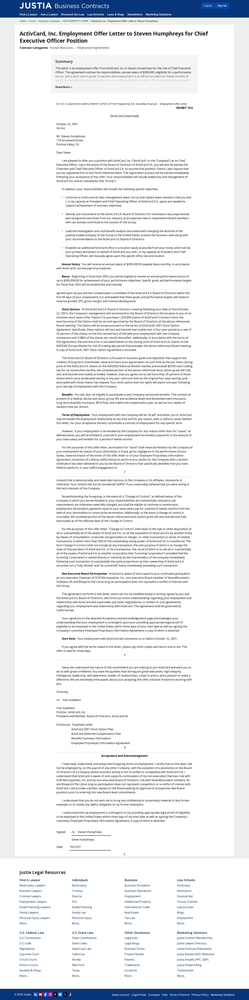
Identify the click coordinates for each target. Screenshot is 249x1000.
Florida (76, 959)
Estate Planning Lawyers (35, 907)
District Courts (28, 965)
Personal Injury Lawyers (34, 918)
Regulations (27, 949)
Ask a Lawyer (50, 14)
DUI (74, 902)
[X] (65, 994)
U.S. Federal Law (31, 933)
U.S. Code (25, 943)
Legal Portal (138, 994)
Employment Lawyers (33, 902)
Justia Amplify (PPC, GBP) (193, 959)
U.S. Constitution (30, 938)
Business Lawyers (30, 891)
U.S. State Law (82, 933)
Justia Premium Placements (194, 949)
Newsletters (134, 14)
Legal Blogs (131, 943)
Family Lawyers (29, 912)
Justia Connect (120, 994)
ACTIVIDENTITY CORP (75, 21)
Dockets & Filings (30, 970)
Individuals (80, 880)
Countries (130, 970)
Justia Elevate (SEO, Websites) (195, 954)
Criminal (77, 891)
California (78, 954)
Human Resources (61, 48)
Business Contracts (49, 21)
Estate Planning (82, 907)
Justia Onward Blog (189, 965)
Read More (62, 87)
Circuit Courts (28, 959)
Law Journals (185, 907)
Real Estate (131, 912)
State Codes (79, 943)
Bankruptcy (79, 885)
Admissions (184, 891)
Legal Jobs (131, 938)
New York (78, 965)
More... (23, 923)
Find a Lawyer (28, 14)
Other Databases (137, 933)
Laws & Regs (115, 14)
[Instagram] (50, 994)
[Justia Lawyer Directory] (70, 994)
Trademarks (132, 965)
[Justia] (35, 6)
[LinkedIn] (36, 994)
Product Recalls (134, 954)
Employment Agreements (93, 48)
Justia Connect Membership (194, 938)
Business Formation (137, 885)
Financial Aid (185, 896)
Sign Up (222, 5)
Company (154, 994)
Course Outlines (187, 902)
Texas (76, 970)
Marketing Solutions (158, 14)
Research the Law (72, 14)
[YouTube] (40, 994)
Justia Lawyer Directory (191, 943)
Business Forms (134, 949)
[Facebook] (45, 994)
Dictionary (183, 885)
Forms (32, 21)
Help (165, 994)
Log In (208, 5)
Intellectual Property (137, 902)
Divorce (77, 896)
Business (131, 880)
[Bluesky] (60, 994)
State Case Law (81, 949)
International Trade (137, 907)
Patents (129, 959)
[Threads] (55, 994)
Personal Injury (81, 918)
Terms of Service (180, 994)
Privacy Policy (200, 994)
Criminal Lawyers (30, 896)
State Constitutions (84, 938)
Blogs (180, 912)
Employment (132, 896)
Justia (22, 21)
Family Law (79, 912)
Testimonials (185, 970)
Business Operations (137, 891)
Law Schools (95, 14)
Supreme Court (29, 954)
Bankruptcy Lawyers (32, 885)
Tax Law (129, 918)
